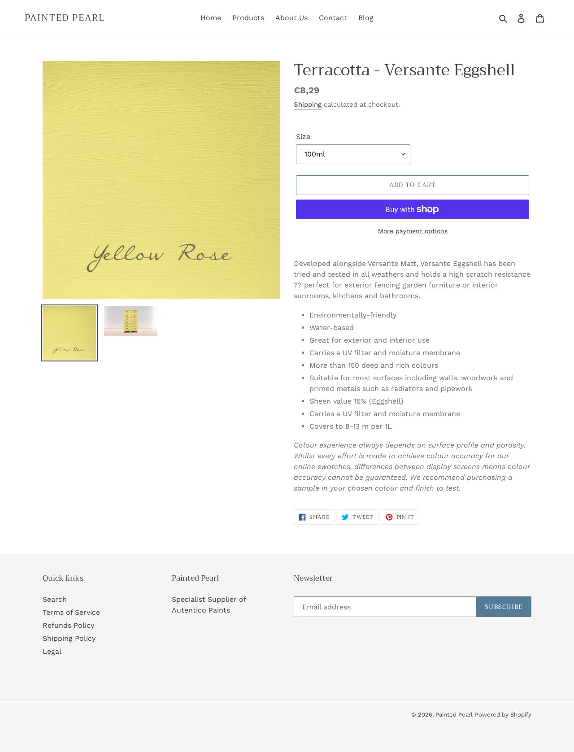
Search (55, 599)
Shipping (308, 104)
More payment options (413, 231)
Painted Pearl (65, 18)
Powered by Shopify (503, 714)
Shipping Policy (69, 638)
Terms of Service (71, 612)
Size (303, 136)
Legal (52, 651)
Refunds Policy (68, 625)
